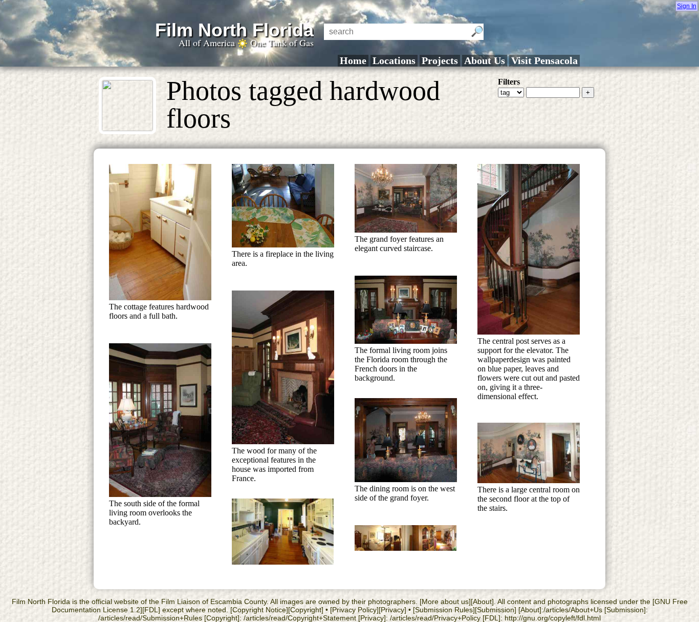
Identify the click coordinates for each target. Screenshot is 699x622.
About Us (484, 60)
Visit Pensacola (544, 60)
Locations (394, 60)
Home (353, 60)
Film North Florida (234, 29)
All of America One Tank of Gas (246, 42)
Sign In (686, 6)
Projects (440, 60)
